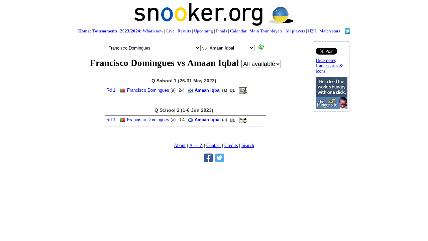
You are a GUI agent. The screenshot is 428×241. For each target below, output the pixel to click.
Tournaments (104, 30)
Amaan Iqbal (208, 90)
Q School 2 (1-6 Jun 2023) (183, 110)
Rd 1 (110, 90)
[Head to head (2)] (232, 92)
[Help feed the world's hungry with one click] (331, 107)
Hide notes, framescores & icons (329, 66)
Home (84, 30)
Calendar (238, 30)
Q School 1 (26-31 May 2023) (183, 80)
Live (170, 30)
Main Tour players (266, 30)
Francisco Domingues (148, 90)
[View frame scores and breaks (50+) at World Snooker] (243, 92)
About (180, 145)
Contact (213, 145)
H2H (312, 30)
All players (295, 30)
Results (184, 30)
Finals (221, 30)
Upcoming (203, 30)
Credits (231, 145)
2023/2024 (130, 30)
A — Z (196, 145)
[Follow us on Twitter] (347, 32)
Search (247, 145)
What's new (153, 30)
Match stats (329, 30)
